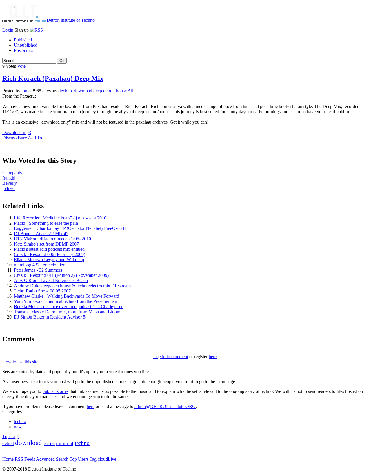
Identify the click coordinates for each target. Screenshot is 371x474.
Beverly (9, 183)
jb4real (8, 188)
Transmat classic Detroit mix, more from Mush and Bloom (67, 311)
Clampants (12, 172)
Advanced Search (52, 459)
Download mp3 (16, 132)
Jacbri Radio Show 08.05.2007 (42, 290)
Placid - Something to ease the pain (46, 223)
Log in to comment (170, 356)
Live (112, 459)
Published (23, 39)
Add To (35, 137)
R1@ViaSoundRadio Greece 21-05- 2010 (52, 238)
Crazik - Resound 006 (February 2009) (49, 254)
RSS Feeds (25, 459)
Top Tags (10, 436)
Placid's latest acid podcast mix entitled (49, 249)
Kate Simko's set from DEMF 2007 (46, 243)
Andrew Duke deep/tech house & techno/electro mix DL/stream (72, 285)
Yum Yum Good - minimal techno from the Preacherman (65, 301)
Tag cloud (99, 459)
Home (8, 459)
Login (7, 30)
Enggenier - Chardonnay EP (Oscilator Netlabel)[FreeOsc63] (70, 228)
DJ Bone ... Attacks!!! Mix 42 (41, 233)
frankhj (8, 177)
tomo (26, 90)
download (83, 90)
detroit (109, 90)
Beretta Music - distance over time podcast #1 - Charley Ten (68, 306)
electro (49, 443)
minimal (64, 443)
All (130, 90)
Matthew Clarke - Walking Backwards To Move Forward (66, 296)
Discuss (9, 137)
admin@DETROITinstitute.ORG (165, 406)
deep (97, 90)
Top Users (79, 459)
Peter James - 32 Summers (38, 270)
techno (66, 90)
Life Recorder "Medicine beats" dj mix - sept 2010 (60, 217)
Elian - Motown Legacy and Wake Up (49, 259)
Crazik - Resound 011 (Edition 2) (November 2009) (61, 275)
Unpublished (25, 45)
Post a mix (23, 50)
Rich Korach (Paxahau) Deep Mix (52, 78)
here (213, 356)
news (18, 426)
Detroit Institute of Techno (71, 20)
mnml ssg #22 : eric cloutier (39, 264)
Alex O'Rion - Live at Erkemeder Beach (51, 280)
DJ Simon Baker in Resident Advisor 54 (51, 316)
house (121, 90)
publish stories (55, 391)
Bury (22, 137)
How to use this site (20, 361)
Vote (21, 66)
